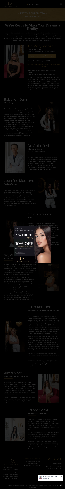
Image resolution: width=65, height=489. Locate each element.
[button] (49, 228)
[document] (32, 244)
